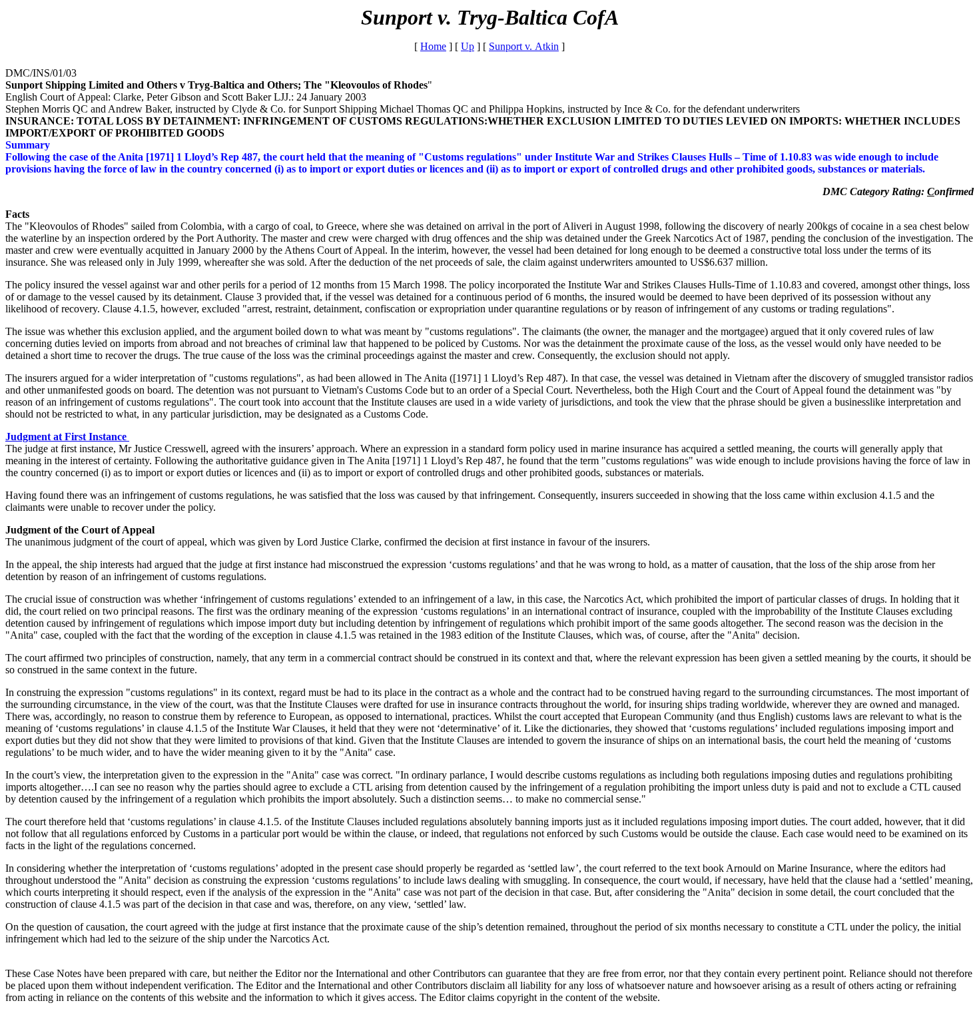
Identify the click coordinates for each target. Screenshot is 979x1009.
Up (467, 46)
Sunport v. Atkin (524, 46)
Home (433, 46)
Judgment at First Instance (67, 436)
